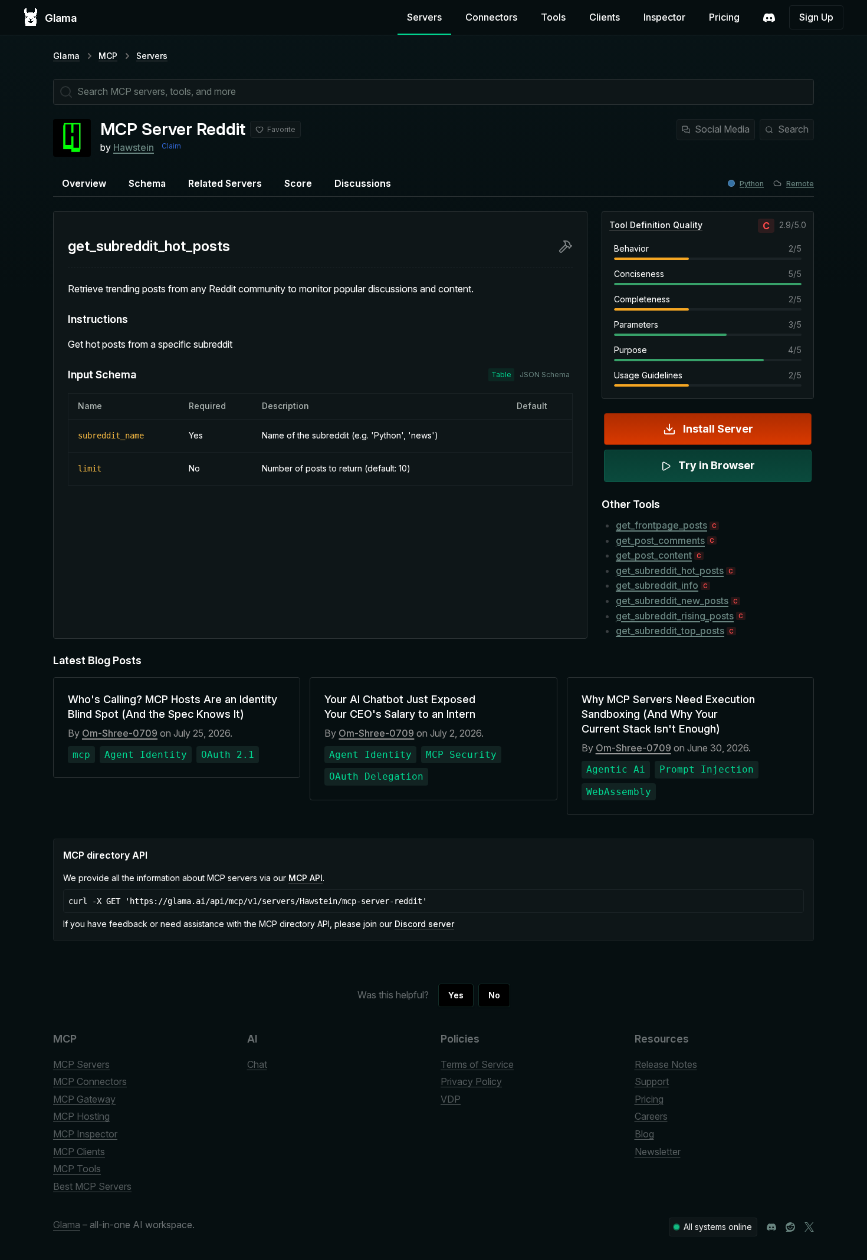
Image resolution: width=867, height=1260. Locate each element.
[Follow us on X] (809, 1227)
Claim (171, 145)
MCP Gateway (84, 1099)
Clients (604, 17)
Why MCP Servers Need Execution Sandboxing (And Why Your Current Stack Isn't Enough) (668, 714)
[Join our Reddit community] (790, 1227)
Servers (424, 17)
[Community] (769, 17)
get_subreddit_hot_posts (670, 570)
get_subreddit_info (657, 585)
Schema (147, 183)
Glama (66, 56)
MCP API (305, 878)
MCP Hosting (81, 1116)
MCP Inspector (85, 1134)
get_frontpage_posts (661, 525)
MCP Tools (77, 1169)
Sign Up (816, 17)
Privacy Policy (471, 1081)
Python (752, 183)
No (494, 995)
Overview (84, 183)
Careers (651, 1116)
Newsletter (658, 1151)
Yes (456, 995)
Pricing (724, 17)
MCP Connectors (90, 1081)
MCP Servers (81, 1064)
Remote (800, 183)
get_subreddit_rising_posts (675, 616)
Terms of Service (477, 1064)
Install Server (718, 429)
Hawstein (133, 147)
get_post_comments (660, 540)
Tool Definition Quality (655, 225)
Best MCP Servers (92, 1186)
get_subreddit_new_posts (672, 600)
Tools (553, 17)
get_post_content (654, 555)
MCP (107, 56)
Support (652, 1081)
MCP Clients (79, 1151)
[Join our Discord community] (771, 1227)
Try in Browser (716, 465)
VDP (451, 1099)
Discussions (362, 183)
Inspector (664, 17)
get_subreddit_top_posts (670, 630)
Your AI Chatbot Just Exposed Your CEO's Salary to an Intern (399, 706)
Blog (644, 1134)
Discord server (424, 924)
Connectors (491, 17)
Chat (257, 1064)
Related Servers (225, 183)
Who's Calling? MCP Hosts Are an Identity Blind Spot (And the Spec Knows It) (172, 706)
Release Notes (666, 1064)
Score (298, 183)
